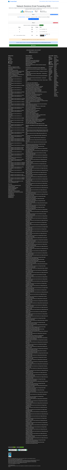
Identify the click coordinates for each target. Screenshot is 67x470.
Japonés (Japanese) (55, 77)
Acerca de (50, 70)
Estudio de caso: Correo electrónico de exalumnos (34, 94)
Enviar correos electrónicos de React (32, 118)
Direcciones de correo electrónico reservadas (15, 191)
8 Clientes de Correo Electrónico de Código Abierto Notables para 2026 (36, 347)
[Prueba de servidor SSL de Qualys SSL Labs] (12, 447)
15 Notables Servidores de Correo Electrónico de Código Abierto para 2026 (36, 162)
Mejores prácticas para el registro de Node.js (33, 88)
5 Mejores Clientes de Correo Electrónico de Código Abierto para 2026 (36, 173)
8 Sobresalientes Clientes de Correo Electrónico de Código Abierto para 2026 (36, 216)
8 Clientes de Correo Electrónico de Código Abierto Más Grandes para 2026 (36, 356)
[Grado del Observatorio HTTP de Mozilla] (20, 447)
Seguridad (50, 71)
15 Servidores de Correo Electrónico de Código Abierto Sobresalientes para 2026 (35, 336)
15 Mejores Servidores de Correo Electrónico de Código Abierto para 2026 (37, 171)
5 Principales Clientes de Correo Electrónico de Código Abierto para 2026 (37, 151)
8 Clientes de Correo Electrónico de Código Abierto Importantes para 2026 (37, 303)
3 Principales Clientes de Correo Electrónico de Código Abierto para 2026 (37, 212)
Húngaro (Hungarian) (56, 73)
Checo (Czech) (56, 59)
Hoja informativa (50, 58)
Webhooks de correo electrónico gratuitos (32, 61)
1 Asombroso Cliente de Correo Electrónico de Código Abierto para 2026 (36, 169)
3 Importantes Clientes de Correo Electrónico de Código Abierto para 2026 (37, 182)
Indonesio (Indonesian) (56, 75)
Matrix (51, 62)
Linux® (10, 60)
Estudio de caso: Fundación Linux (31, 96)
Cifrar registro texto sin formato (14, 190)
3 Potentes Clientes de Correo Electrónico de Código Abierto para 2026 (36, 430)
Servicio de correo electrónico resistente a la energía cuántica (36, 114)
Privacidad (50, 1)
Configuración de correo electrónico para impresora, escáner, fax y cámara (14, 73)
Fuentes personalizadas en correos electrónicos (33, 98)
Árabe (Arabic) (56, 57)
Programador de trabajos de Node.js (31, 111)
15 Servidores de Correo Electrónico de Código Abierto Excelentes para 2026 (36, 340)
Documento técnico (29, 57)
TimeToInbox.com (11, 194)
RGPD (50, 74)
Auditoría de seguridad (29, 58)
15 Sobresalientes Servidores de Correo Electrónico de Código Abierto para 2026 (36, 153)
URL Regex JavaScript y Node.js (31, 122)
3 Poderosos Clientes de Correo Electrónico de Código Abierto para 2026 (37, 247)
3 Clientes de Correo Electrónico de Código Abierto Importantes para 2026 (37, 242)
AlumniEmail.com (11, 193)
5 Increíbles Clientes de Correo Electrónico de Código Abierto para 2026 (36, 412)
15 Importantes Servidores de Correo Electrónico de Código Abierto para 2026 (36, 179)
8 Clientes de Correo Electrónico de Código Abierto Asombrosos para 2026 (36, 351)
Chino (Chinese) (55, 58)
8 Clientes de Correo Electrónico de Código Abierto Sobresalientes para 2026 (36, 338)
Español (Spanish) (55, 87)
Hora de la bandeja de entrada (13, 187)
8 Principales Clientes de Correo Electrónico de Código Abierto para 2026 (37, 316)
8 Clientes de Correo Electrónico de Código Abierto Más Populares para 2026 (36, 203)
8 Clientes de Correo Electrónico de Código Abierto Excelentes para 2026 (37, 343)
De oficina (11, 61)
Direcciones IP (28, 59)
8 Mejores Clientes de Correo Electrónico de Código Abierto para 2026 (36, 234)
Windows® (10, 58)
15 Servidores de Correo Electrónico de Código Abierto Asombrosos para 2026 (37, 349)
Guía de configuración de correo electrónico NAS (16, 71)
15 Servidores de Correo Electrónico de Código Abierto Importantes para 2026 (36, 240)
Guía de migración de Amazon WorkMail (32, 85)
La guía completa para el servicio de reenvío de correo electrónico (36, 103)
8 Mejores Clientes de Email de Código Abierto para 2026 (37, 130)
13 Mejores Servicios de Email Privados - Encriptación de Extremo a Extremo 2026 (37, 72)
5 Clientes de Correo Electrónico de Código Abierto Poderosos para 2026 (37, 369)
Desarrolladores (29, 55)
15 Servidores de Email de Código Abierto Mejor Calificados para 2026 (36, 136)
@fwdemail (50, 61)
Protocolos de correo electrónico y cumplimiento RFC (34, 99)
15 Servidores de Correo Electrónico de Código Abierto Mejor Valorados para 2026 (36, 266)
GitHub (51, 59)
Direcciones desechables (12, 188)
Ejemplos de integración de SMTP (13, 66)
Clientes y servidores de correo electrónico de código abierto (36, 126)
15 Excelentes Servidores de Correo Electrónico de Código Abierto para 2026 (36, 158)
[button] (45, 35)
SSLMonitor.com (11, 197)
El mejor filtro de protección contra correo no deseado (34, 86)
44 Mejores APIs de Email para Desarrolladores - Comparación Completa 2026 (36, 78)
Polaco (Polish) (56, 82)
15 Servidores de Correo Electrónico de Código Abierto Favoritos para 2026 (36, 175)
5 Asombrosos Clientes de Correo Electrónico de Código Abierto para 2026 (36, 290)
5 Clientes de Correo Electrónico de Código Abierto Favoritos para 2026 (36, 238)
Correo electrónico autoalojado (31, 62)
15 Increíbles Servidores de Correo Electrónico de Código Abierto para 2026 (36, 410)
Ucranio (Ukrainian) (55, 94)
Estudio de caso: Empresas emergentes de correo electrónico (36, 119)
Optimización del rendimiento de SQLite (32, 116)
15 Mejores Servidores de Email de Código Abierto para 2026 (36, 128)
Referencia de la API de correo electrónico (32, 60)
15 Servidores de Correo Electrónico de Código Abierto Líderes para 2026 (37, 332)
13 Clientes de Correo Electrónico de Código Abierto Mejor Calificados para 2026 (35, 208)
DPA (49, 75)
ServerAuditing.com (11, 195)
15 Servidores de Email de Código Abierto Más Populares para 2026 (36, 140)
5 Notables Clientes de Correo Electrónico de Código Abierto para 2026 (36, 408)
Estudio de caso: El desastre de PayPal (32, 113)
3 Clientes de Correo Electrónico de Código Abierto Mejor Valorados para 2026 (37, 382)
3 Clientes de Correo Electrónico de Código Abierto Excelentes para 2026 (37, 403)
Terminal (10, 63)
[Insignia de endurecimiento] (9, 454)
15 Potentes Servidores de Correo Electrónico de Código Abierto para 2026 (36, 427)
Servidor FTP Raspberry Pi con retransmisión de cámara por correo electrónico (16, 75)
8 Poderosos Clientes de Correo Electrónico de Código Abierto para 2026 (37, 186)
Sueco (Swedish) (55, 89)
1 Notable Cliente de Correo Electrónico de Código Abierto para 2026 (36, 164)
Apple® (9, 57)
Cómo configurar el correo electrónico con (15, 77)
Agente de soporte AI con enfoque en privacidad (33, 90)
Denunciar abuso (50, 77)
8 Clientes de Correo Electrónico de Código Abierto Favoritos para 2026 (36, 177)
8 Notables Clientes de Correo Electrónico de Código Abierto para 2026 (36, 225)
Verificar (42, 25)
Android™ (11, 59)
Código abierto (28, 65)
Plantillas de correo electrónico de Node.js (32, 110)
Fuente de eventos (50, 68)
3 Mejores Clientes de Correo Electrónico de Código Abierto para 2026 (36, 251)
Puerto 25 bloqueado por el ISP (13, 182)
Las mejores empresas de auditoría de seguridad (33, 89)
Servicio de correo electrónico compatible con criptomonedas (35, 106)
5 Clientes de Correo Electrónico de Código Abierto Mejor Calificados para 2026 (35, 147)
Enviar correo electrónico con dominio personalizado (14, 68)
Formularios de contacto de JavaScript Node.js (33, 108)
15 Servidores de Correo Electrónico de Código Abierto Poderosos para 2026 (36, 366)
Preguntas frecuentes (55, 1)
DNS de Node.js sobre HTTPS (31, 109)
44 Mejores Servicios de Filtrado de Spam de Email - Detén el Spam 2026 (37, 80)
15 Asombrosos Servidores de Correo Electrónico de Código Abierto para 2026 (37, 166)
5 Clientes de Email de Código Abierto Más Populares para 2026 (36, 142)
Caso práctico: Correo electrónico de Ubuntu (33, 95)
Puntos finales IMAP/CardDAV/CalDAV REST (33, 97)
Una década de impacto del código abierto (32, 84)
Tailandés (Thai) (55, 91)
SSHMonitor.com (11, 196)
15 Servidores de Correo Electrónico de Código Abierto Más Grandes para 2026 (37, 353)
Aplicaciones (10, 55)
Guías (9, 65)
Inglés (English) (56, 63)
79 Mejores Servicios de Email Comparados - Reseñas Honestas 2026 (36, 70)
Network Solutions (22, 16)
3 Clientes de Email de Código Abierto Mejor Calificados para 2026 (36, 138)
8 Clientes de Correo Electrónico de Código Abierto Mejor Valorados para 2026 (37, 269)
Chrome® (10, 62)
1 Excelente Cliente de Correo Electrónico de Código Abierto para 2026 (36, 160)
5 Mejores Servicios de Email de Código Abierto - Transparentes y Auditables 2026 (36, 74)
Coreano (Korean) (55, 79)
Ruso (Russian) (56, 85)
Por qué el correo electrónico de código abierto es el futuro (35, 123)
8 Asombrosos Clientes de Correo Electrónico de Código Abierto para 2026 (36, 229)
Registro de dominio (11, 189)
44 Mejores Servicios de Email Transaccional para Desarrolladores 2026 (36, 76)
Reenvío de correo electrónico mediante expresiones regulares (36, 64)
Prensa (50, 78)
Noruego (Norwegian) (56, 81)
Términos (50, 73)
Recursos (10, 184)
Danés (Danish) (56, 60)
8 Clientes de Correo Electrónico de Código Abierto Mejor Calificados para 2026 (35, 199)
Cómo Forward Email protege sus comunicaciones (34, 121)
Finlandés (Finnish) (55, 65)
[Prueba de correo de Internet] (22, 449)
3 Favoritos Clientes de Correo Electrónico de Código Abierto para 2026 (36, 421)
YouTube (51, 63)
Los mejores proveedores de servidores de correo (34, 87)
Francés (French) (55, 67)
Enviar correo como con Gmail (13, 70)
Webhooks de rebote (29, 63)
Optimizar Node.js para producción (31, 104)
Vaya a (54, 14)
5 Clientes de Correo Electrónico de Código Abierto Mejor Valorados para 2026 (37, 321)
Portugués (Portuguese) (56, 84)
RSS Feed (51, 64)
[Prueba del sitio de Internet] (13, 449)
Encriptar (42, 35)
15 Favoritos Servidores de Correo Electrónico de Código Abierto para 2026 (36, 419)
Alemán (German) (55, 69)
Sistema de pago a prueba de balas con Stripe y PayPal (35, 120)
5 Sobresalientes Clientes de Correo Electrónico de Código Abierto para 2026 (36, 155)
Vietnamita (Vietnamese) (56, 96)
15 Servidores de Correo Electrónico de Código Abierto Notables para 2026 (36, 345)
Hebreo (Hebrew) (55, 71)
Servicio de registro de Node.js (31, 112)
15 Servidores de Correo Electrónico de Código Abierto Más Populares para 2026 (35, 201)
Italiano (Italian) (56, 76)
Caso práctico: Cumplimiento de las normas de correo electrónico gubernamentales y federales (36, 92)
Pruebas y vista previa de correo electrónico (33, 101)
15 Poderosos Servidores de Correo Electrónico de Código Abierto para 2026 (36, 184)
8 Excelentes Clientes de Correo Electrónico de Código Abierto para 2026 (37, 221)
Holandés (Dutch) (55, 62)
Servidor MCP (28, 102)
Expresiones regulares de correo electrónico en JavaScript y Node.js (37, 100)
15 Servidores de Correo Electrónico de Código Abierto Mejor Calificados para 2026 (36, 145)
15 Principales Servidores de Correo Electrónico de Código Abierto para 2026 (36, 149)
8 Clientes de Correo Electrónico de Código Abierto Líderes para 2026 (36, 334)
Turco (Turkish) (56, 92)
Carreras (50, 79)
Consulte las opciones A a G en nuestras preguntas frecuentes (41, 42)
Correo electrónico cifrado (43, 1)
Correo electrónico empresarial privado (14, 185)
